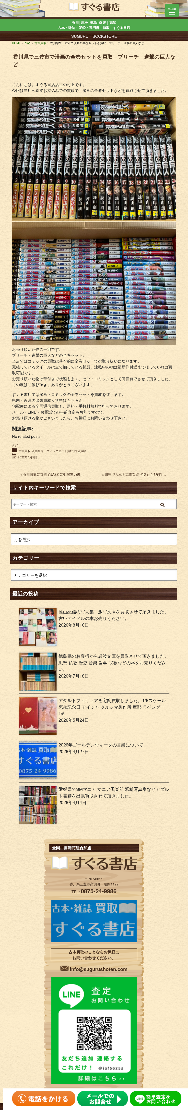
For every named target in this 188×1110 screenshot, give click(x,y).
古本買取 (24, 451)
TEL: (94, 892)
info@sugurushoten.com (99, 968)
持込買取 (80, 451)
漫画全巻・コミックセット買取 (52, 451)
